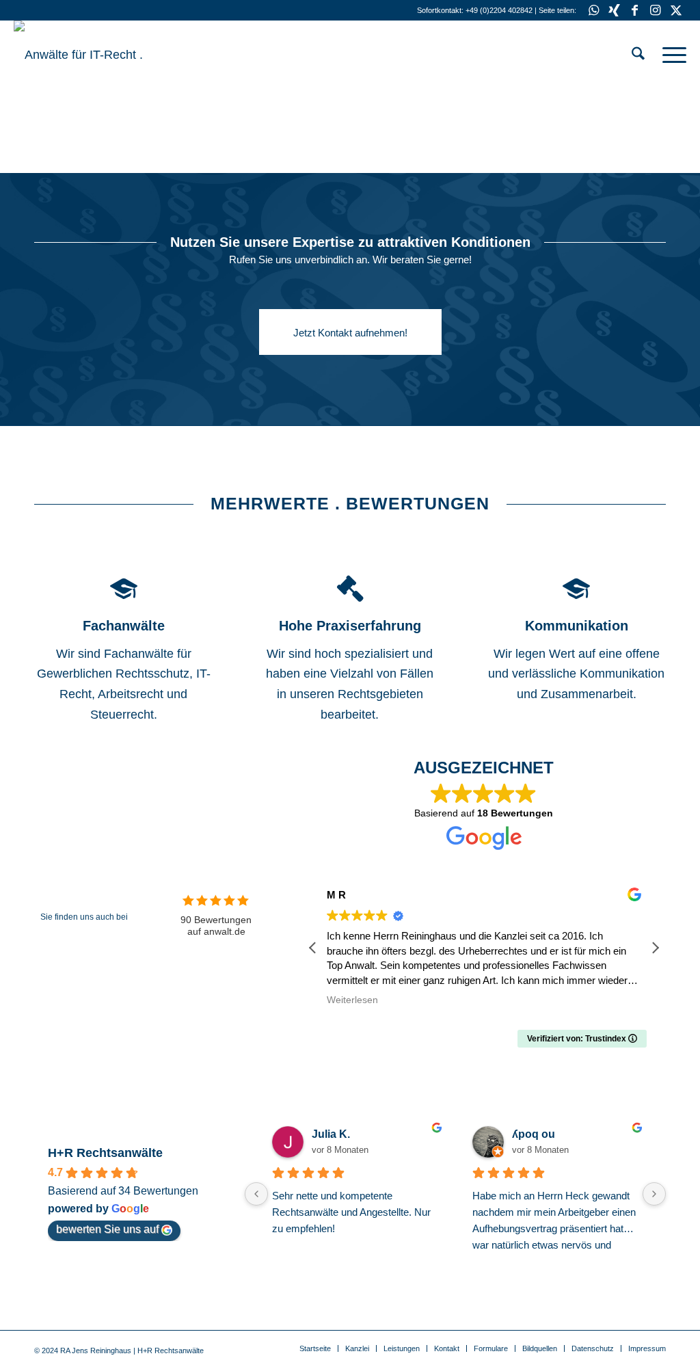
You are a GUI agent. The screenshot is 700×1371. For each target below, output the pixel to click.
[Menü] (670, 55)
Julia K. (331, 1134)
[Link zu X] (676, 10)
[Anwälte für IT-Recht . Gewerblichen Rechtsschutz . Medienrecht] (116, 55)
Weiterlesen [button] (352, 1000)
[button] (655, 947)
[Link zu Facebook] (635, 10)
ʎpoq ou (533, 1134)
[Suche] (638, 55)
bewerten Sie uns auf (107, 1229)
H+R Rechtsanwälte (105, 1153)
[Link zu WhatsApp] (594, 10)
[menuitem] (638, 55)
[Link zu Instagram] (655, 10)
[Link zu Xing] (614, 10)
